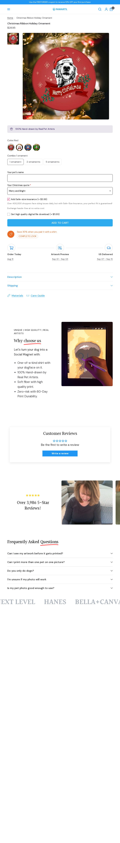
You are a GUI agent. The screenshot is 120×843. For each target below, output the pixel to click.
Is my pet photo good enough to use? (30, 588)
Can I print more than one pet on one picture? (36, 562)
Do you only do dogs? (20, 571)
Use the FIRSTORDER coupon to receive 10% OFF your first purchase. (60, 2)
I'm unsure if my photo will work (26, 579)
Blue (27, 147)
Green (36, 147)
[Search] (100, 9)
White (19, 147)
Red (10, 147)
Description (14, 277)
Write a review (60, 453)
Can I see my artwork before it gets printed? (35, 553)
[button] (58, 815)
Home (10, 18)
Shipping (12, 285)
